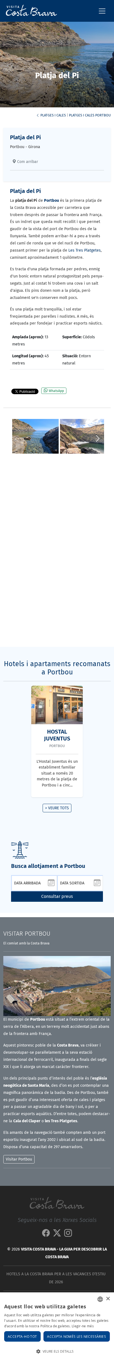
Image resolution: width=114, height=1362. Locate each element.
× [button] (108, 1299)
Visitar (26, 933)
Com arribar (27, 161)
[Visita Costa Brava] (29, 10)
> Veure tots (57, 808)
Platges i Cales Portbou (90, 115)
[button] (97, 438)
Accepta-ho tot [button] (22, 1336)
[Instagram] (68, 1234)
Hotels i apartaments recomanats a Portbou (57, 668)
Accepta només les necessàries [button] (76, 1336)
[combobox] (100, 1299)
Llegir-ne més (83, 1326)
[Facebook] (46, 1234)
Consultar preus (57, 896)
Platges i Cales (53, 115)
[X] (57, 1234)
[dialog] (57, 1327)
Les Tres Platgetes (84, 250)
